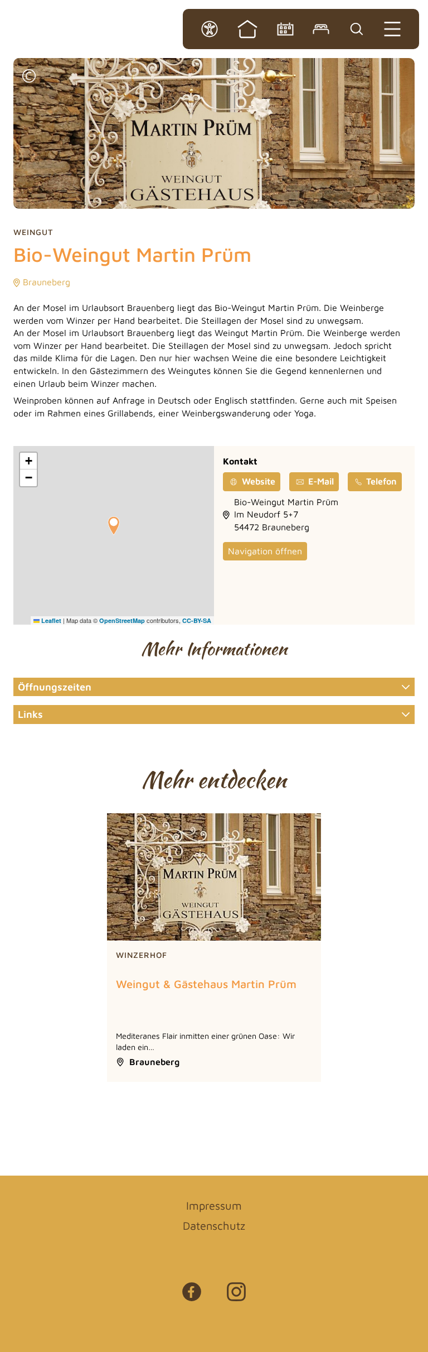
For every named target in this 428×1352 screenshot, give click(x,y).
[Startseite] (247, 29)
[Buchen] (321, 29)
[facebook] (191, 1297)
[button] (29, 77)
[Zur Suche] (357, 29)
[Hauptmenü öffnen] (392, 29)
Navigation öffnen (265, 551)
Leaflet (50, 620)
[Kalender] (285, 29)
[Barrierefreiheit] (209, 29)
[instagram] (236, 1297)
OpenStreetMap (122, 620)
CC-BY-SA (196, 620)
